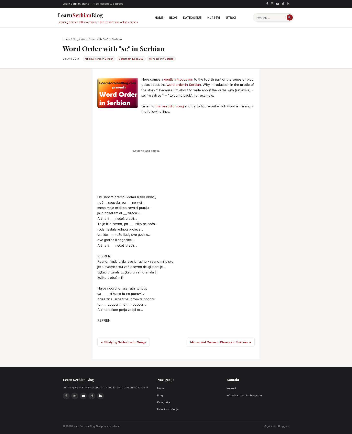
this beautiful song (169, 106)
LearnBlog (98, 18)
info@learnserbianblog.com (244, 395)
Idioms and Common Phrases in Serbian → (220, 342)
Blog (173, 17)
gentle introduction (178, 79)
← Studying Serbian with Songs (123, 342)
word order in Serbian (184, 85)
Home (159, 17)
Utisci (231, 17)
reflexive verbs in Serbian (99, 58)
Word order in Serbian (161, 58)
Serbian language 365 (131, 58)
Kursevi (213, 17)
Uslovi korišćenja (168, 409)
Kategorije (192, 17)
